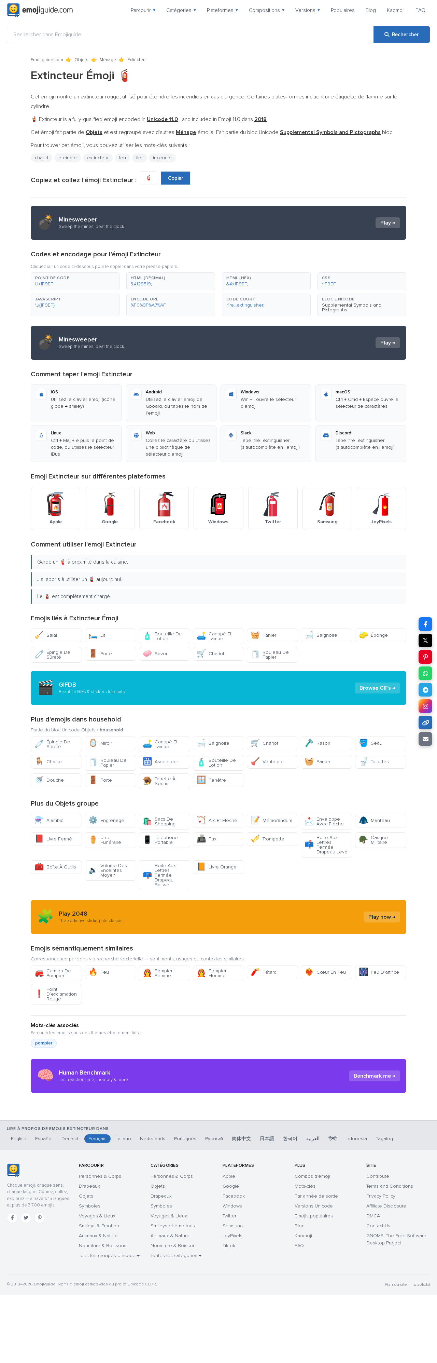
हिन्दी (332, 1139)
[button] (75, 281)
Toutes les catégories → (176, 1255)
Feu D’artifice (379, 972)
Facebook (234, 1196)
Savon (156, 653)
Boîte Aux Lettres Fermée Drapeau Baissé (159, 875)
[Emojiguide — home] (40, 10)
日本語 (267, 1139)
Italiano (123, 1139)
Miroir (100, 743)
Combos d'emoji (312, 1176)
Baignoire (321, 635)
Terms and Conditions (389, 1186)
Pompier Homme (211, 973)
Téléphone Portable (160, 840)
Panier (263, 635)
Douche (49, 780)
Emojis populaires (314, 1216)
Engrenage (106, 820)
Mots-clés (305, 1186)
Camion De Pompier (52, 973)
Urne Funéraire (104, 840)
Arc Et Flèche (217, 820)
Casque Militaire (373, 840)
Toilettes (374, 761)
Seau (370, 743)
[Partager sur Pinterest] (425, 657)
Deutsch (70, 1139)
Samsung (233, 1226)
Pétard (264, 972)
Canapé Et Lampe (214, 636)
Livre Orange (217, 867)
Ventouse (267, 761)
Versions (307, 10)
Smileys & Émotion (99, 1226)
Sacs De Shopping (159, 821)
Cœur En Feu (325, 972)
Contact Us (378, 1226)
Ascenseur (160, 761)
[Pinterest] (39, 1217)
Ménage (108, 60)
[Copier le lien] (425, 722)
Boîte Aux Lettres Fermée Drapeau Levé (326, 845)
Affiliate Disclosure (386, 1206)
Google (231, 1186)
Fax (206, 839)
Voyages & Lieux (97, 1216)
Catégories (181, 10)
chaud (41, 158)
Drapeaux (89, 1186)
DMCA (373, 1216)
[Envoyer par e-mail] (425, 739)
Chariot (210, 653)
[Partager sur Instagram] (425, 706)
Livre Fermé (53, 839)
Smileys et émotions (173, 1226)
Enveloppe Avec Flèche (324, 821)
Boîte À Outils (55, 867)
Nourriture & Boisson (173, 1246)
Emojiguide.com (47, 60)
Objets (81, 60)
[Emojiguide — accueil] (13, 1170)
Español (44, 1139)
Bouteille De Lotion (162, 636)
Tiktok (229, 1246)
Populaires (343, 10)
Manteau (374, 820)
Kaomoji (396, 10)
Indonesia (356, 1139)
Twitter (229, 1216)
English (18, 1139)
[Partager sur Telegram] (425, 690)
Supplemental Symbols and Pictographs (351, 307)
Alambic (48, 820)
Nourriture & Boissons (102, 1246)
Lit (96, 635)
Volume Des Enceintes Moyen (107, 870)
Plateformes (222, 10)
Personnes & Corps (100, 1176)
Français (97, 1139)
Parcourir (143, 10)
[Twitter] (25, 1217)
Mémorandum (271, 820)
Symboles (89, 1206)
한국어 (290, 1139)
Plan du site (396, 1284)
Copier (175, 178)
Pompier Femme (157, 973)
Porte (100, 653)
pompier (43, 1043)
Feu (98, 972)
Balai (45, 635)
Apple (229, 1176)
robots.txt (421, 1284)
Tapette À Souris (159, 781)
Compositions (266, 10)
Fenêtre (211, 780)
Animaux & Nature (98, 1236)
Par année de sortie (316, 1196)
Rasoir (317, 743)
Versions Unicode (314, 1206)
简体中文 (241, 1139)
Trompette (267, 839)
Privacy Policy (380, 1196)
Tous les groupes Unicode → (109, 1255)
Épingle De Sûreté (52, 654)
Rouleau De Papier (270, 654)
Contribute (377, 1176)
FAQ (420, 10)
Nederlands (152, 1139)
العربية (313, 1139)
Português (185, 1139)
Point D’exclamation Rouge (55, 994)
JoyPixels (232, 1236)
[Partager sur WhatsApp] (425, 673)
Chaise (48, 761)
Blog (371, 10)
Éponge (373, 635)
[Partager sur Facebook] (425, 624)
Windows (232, 1206)
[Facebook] (12, 1217)
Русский (214, 1139)
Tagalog (384, 1139)
